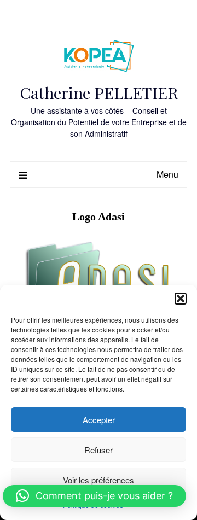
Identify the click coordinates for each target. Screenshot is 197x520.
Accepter (99, 419)
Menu (167, 174)
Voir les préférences (98, 480)
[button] (180, 298)
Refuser (98, 449)
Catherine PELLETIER (99, 92)
